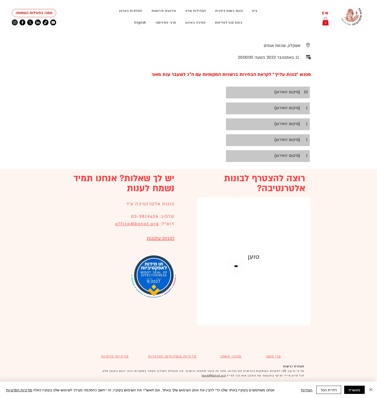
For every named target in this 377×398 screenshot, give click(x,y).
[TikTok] (45, 22)
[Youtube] (53, 22)
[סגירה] (371, 390)
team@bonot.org (214, 375)
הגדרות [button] (306, 389)
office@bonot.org (136, 224)
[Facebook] (22, 22)
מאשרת (354, 389)
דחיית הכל (329, 389)
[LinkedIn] (38, 22)
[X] (30, 22)
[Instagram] (15, 22)
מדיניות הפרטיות (19, 389)
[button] (164, 10)
